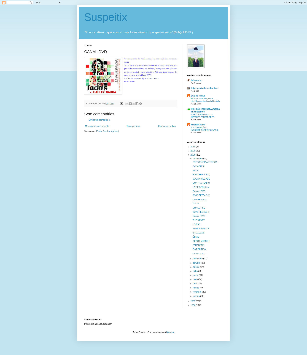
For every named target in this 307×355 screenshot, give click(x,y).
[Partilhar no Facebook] (137, 103)
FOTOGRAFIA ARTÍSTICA (205, 162)
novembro (198, 258)
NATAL (196, 170)
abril (195, 283)
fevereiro (197, 292)
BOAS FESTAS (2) (201, 195)
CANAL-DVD (199, 191)
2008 (193, 155)
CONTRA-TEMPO (201, 183)
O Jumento (196, 80)
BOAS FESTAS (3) (201, 174)
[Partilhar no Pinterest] (140, 103)
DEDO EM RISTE (201, 241)
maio (195, 279)
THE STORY (199, 220)
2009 (193, 151)
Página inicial (133, 126)
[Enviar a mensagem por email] (127, 103)
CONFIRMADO (200, 199)
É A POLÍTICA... (200, 249)
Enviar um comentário (99, 120)
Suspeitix (105, 17)
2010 (193, 146)
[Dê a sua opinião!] (130, 103)
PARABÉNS (198, 245)
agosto (196, 267)
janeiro (196, 296)
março (196, 288)
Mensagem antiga (167, 126)
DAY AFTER (198, 166)
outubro (197, 263)
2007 (193, 301)
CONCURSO (199, 208)
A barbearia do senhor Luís (204, 88)
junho (196, 275)
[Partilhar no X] (134, 103)
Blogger (170, 332)
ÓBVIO (196, 237)
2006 (193, 305)
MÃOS (196, 203)
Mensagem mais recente (97, 126)
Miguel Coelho (198, 124)
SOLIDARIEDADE (201, 179)
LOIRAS (196, 224)
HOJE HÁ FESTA (201, 228)
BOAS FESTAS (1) (201, 212)
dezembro (198, 158)
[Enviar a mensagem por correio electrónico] (121, 103)
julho (195, 271)
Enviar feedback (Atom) (107, 131)
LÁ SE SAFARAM (201, 187)
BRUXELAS (198, 233)
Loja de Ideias (198, 96)
